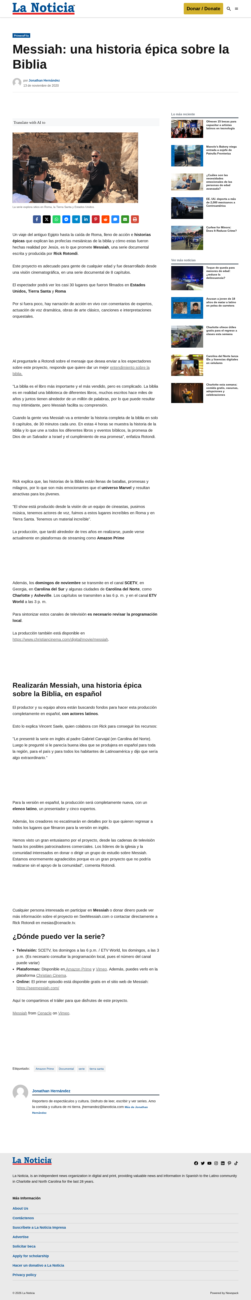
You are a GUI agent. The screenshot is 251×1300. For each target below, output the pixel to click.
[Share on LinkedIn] (86, 219)
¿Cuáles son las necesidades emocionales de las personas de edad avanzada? (219, 182)
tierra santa (97, 1068)
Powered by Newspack (224, 1292)
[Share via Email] (125, 219)
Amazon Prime (78, 969)
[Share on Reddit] (105, 219)
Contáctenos (23, 1218)
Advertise (21, 1237)
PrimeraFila (21, 35)
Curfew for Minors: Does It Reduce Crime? (221, 229)
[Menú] (236, 8)
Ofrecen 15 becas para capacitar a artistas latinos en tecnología (221, 125)
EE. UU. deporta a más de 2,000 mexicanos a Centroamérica (221, 202)
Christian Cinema (51, 975)
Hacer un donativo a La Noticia (38, 1265)
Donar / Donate (203, 8)
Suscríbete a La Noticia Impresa (39, 1227)
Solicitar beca (24, 1246)
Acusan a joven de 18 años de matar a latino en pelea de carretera (221, 302)
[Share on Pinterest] (96, 219)
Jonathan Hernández (44, 80)
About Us (20, 1208)
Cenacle (44, 1013)
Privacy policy (24, 1275)
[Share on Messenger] (66, 219)
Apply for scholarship (31, 1256)
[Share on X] (47, 219)
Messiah (20, 1013)
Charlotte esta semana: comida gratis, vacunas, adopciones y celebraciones (222, 389)
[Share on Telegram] (76, 219)
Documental (66, 1068)
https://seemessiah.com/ (37, 988)
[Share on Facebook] (37, 219)
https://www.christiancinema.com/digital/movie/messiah (60, 639)
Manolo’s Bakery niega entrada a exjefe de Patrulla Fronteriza (221, 150)
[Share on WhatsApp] (56, 219)
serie (82, 1068)
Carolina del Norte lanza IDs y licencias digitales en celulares (222, 359)
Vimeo (101, 969)
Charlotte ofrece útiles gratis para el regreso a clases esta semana (221, 331)
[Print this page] (135, 219)
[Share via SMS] (115, 219)
